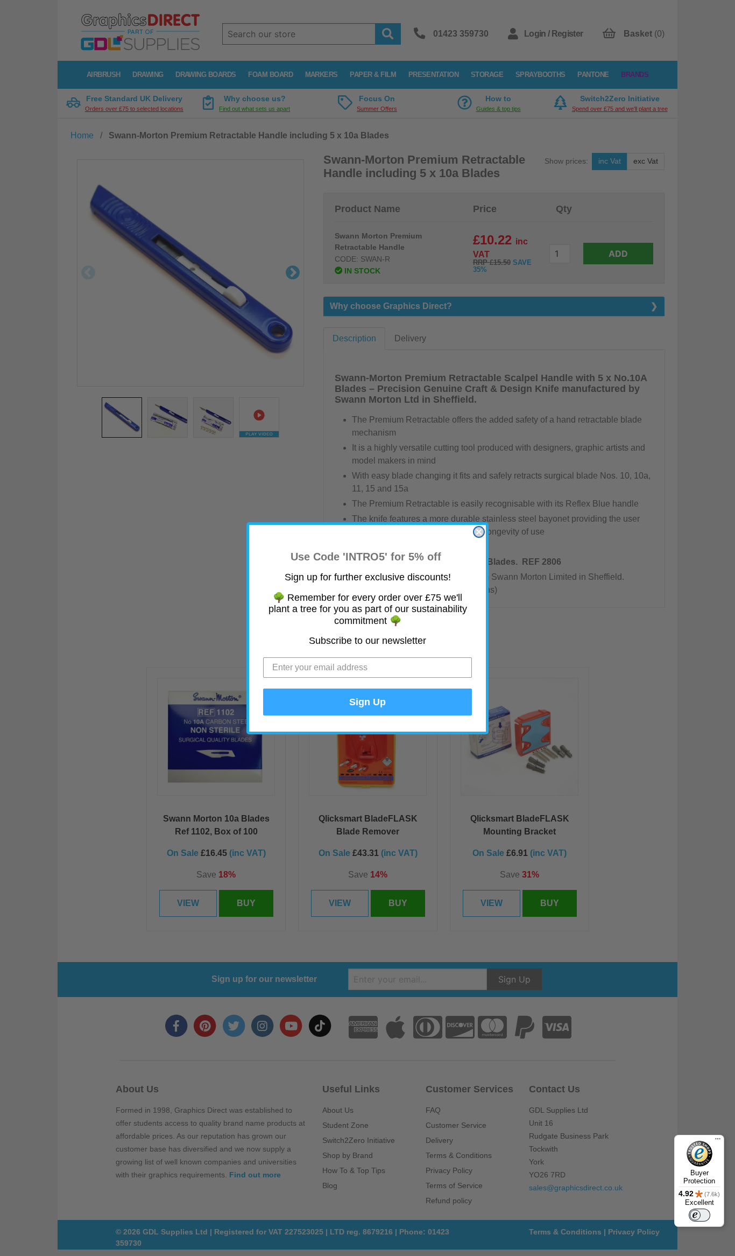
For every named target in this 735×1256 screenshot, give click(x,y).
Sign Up (367, 702)
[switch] (699, 1215)
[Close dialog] (478, 532)
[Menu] (717, 1141)
